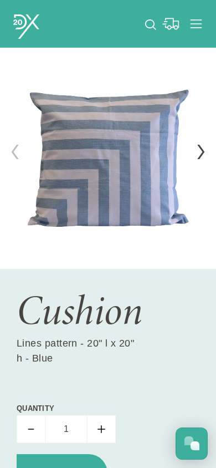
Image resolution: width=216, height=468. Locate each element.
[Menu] (196, 23)
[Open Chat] (192, 444)
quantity (35, 408)
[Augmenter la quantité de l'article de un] (101, 429)
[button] (201, 152)
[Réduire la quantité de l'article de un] (31, 429)
